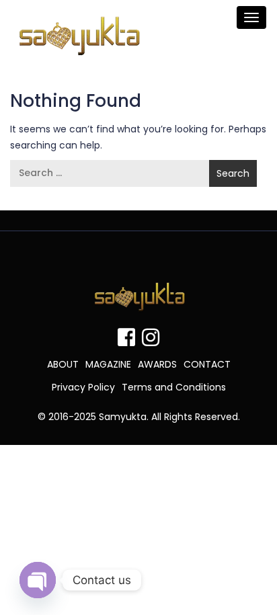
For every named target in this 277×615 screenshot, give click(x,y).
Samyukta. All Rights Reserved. (169, 416)
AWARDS (157, 364)
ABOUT (63, 364)
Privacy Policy (83, 387)
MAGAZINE (108, 364)
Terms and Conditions (174, 387)
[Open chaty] (37, 580)
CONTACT (207, 364)
